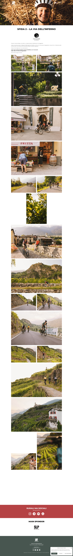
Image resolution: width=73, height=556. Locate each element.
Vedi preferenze (68, 553)
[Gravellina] (16, 3)
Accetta (54, 553)
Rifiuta (60, 553)
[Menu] (59, 3)
